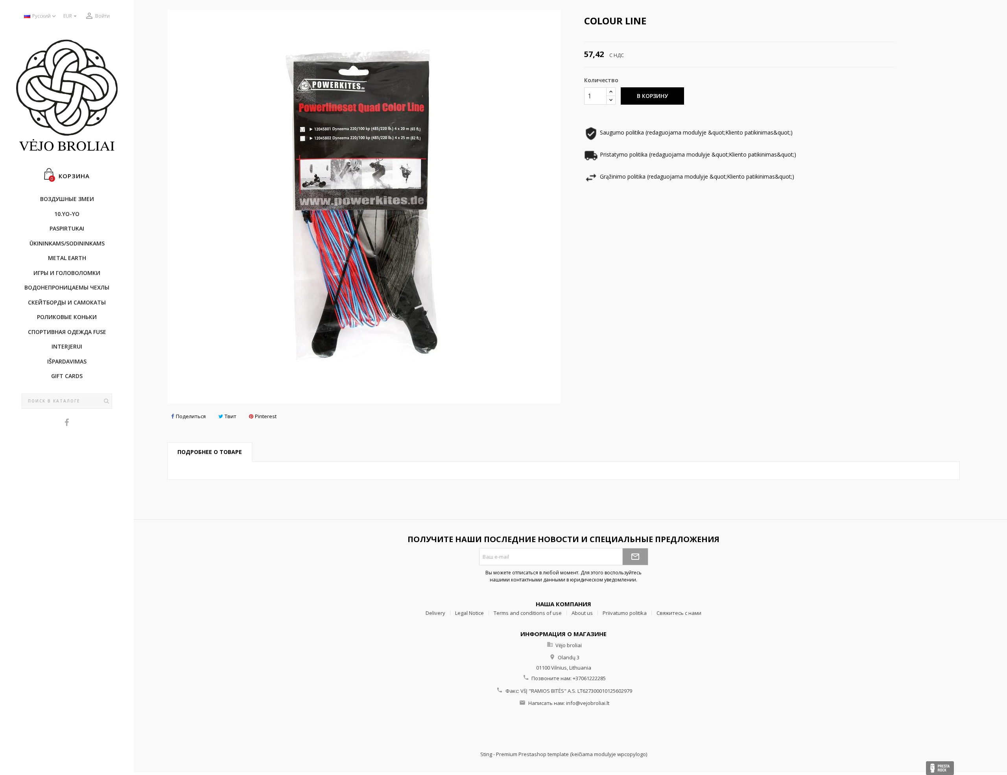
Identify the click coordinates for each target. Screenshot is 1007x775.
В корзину (652, 96)
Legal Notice (469, 612)
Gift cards (67, 376)
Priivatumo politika (625, 612)
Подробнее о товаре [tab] (209, 452)
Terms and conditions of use (528, 612)
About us (582, 612)
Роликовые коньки (67, 317)
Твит (230, 416)
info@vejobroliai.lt (587, 703)
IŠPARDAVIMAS (67, 361)
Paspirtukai (67, 228)
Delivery (435, 612)
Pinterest (266, 416)
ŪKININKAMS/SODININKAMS (67, 243)
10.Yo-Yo (66, 214)
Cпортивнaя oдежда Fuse (67, 332)
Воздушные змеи (67, 199)
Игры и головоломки (66, 273)
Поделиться (191, 416)
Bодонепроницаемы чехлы (66, 287)
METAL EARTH (67, 258)
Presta (940, 768)
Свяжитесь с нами (679, 612)
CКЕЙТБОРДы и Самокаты (67, 302)
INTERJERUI (67, 346)
